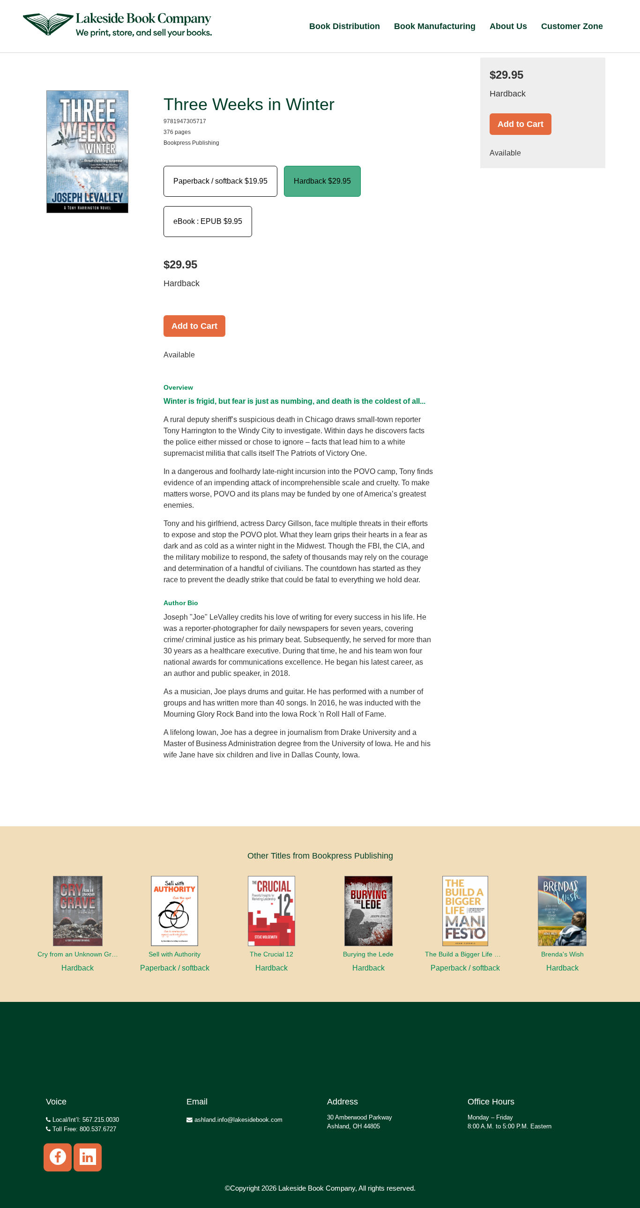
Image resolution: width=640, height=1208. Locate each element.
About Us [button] (508, 26)
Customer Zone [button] (572, 26)
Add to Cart (194, 326)
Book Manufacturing (435, 26)
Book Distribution (344, 26)
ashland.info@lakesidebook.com (238, 1119)
